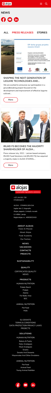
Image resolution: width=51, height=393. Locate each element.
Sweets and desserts (25, 352)
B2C (25, 298)
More (10, 99)
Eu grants (25, 320)
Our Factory (25, 239)
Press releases (22, 32)
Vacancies (25, 247)
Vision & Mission (25, 229)
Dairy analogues (25, 344)
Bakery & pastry (25, 341)
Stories (42, 32)
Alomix (25, 293)
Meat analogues (25, 347)
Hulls (25, 310)
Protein (25, 290)
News (25, 243)
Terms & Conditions (25, 322)
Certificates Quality (25, 271)
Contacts (25, 250)
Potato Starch (25, 287)
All (6, 32)
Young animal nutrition (25, 370)
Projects (25, 254)
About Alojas (25, 226)
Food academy (25, 235)
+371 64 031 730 (20, 197)
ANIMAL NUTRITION (25, 304)
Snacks (25, 349)
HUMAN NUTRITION (25, 283)
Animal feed (26, 367)
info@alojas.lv (19, 200)
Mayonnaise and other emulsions (25, 355)
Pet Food (25, 308)
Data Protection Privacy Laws (25, 325)
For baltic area (25, 296)
